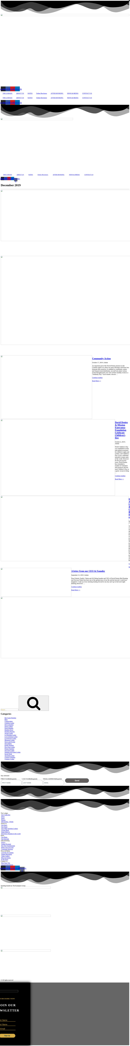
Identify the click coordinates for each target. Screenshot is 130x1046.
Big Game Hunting (10, 718)
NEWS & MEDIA (72, 93)
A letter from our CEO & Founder (88, 571)
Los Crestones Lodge (11, 737)
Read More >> (96, 381)
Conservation (9, 721)
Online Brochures (41, 93)
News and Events (10, 742)
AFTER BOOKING (57, 93)
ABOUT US (20, 93)
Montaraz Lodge (10, 740)
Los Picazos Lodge (10, 738)
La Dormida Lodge (10, 735)
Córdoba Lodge (9, 723)
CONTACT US (87, 93)
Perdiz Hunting (9, 745)
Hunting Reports (10, 731)
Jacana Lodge (9, 733)
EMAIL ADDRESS (52, 779)
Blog (6, 719)
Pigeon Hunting (9, 749)
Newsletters (8, 743)
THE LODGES (7, 93)
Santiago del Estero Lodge (12, 752)
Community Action (101, 358)
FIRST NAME (8, 779)
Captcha (2, 1031)
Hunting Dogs (9, 730)
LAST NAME (29, 779)
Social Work (8, 754)
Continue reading (97, 377)
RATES (30, 93)
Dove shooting (9, 725)
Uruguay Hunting (10, 757)
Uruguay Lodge (9, 759)
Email (2, 1026)
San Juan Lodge (9, 750)
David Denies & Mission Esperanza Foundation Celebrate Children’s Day (121, 430)
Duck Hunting (9, 728)
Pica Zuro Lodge (10, 747)
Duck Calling (9, 726)
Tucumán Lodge (9, 756)
